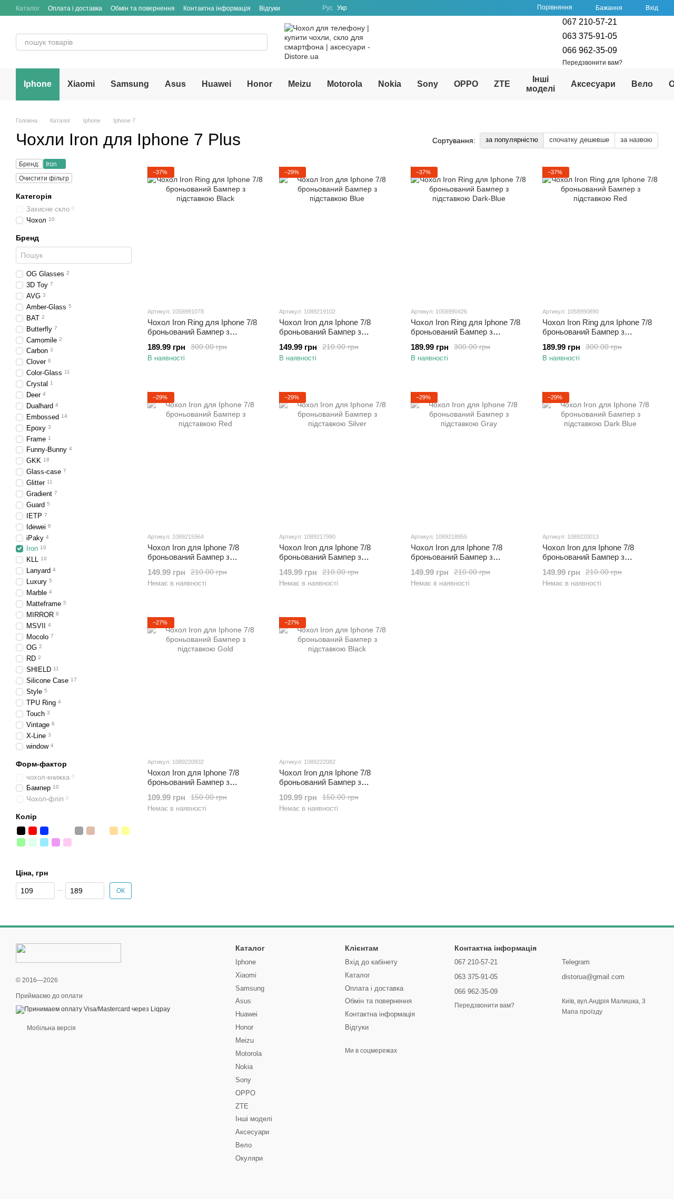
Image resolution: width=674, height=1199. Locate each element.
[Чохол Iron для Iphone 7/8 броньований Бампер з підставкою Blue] (337, 232)
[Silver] (67, 830)
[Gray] (79, 830)
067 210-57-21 (589, 21)
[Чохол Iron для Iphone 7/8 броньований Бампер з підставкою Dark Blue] (600, 457)
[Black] (21, 830)
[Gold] (56, 830)
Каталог (27, 8)
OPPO (466, 83)
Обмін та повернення (143, 8)
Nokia (389, 83)
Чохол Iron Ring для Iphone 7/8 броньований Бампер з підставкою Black (202, 332)
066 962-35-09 (589, 50)
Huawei (216, 83)
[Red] (32, 830)
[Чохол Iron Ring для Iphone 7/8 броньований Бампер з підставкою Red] (600, 232)
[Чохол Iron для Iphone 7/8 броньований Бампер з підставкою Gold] (205, 683)
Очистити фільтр (44, 178)
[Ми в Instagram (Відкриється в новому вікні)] (307, 8)
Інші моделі (540, 84)
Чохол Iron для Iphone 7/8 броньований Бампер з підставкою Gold (193, 782)
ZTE (502, 83)
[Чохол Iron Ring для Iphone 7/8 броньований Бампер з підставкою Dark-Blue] (469, 232)
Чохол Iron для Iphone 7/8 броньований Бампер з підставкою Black (325, 782)
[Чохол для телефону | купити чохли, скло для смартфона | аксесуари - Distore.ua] (68, 952)
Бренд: (29, 164)
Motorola (344, 83)
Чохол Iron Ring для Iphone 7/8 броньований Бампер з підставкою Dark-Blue (465, 332)
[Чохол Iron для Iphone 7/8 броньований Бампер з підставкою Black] (337, 683)
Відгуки (269, 8)
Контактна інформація (217, 8)
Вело (642, 83)
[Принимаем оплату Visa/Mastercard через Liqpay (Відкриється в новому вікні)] (93, 1009)
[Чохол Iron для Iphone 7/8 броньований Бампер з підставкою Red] (205, 457)
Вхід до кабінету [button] (371, 962)
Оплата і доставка (75, 8)
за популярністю (511, 140)
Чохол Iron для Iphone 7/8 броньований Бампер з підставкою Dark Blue (588, 557)
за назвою (636, 140)
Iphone (38, 83)
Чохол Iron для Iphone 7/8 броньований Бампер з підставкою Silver (325, 557)
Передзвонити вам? (592, 62)
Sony (427, 83)
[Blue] (44, 830)
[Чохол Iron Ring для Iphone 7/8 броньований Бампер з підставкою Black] (205, 232)
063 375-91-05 (589, 36)
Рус (327, 8)
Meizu (299, 83)
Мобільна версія (50, 1028)
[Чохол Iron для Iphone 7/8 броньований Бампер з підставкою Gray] (469, 457)
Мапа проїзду (582, 1011)
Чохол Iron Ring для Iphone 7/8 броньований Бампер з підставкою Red (597, 332)
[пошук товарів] (259, 42)
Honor (259, 83)
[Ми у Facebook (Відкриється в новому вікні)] (295, 8)
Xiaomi (81, 83)
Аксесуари (593, 83)
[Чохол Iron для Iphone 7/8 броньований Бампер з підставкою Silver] (337, 457)
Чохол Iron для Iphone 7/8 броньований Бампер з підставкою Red (193, 557)
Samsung (130, 83)
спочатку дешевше (579, 140)
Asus (175, 83)
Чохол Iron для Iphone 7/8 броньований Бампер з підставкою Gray (456, 557)
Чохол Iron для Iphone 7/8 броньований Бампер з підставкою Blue (325, 332)
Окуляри (249, 1158)
